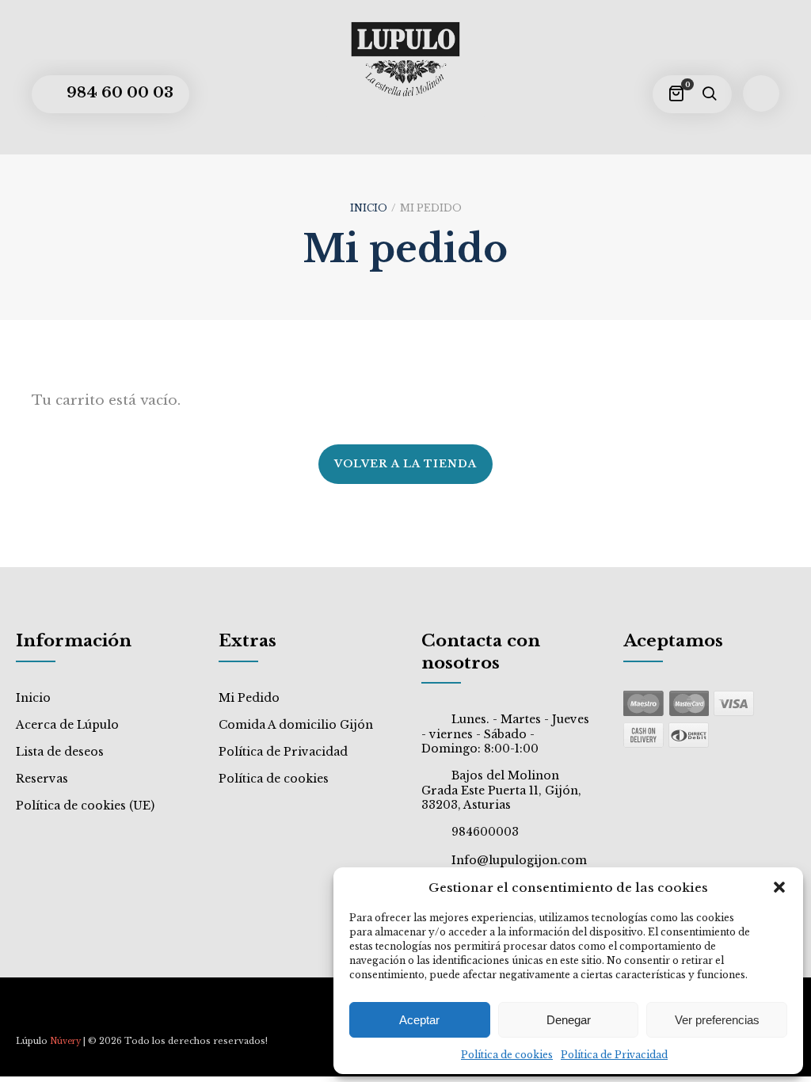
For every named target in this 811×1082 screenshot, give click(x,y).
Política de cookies (507, 1055)
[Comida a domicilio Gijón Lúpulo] (405, 59)
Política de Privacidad (614, 1055)
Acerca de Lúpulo (67, 725)
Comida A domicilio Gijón (296, 725)
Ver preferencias (717, 1020)
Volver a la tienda (405, 464)
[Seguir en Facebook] (28, 1014)
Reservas (42, 778)
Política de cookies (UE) (85, 805)
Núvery (65, 1041)
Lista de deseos (60, 752)
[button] (779, 887)
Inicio (368, 208)
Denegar (568, 1020)
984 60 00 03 (118, 92)
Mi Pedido (249, 698)
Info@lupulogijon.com (519, 860)
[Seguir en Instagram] (57, 1014)
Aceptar (419, 1020)
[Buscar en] (709, 94)
